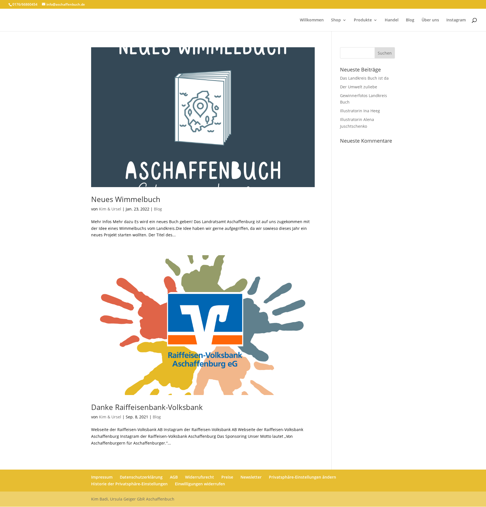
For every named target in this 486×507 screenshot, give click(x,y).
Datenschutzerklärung (141, 477)
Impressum (101, 477)
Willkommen (312, 20)
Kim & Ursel (110, 209)
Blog (410, 20)
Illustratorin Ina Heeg (360, 110)
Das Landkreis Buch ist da (364, 78)
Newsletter (251, 477)
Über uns (430, 20)
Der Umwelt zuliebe (358, 86)
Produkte (363, 20)
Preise (227, 477)
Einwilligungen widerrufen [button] (200, 483)
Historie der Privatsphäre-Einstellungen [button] (129, 483)
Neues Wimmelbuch (125, 199)
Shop (336, 20)
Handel (392, 20)
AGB (174, 477)
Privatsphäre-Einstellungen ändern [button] (302, 477)
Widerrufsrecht (199, 477)
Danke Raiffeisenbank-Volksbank (147, 407)
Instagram (456, 20)
